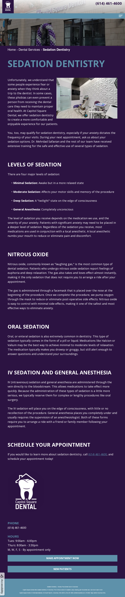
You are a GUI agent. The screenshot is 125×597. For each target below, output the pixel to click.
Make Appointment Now (62, 558)
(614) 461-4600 (97, 454)
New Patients (62, 569)
